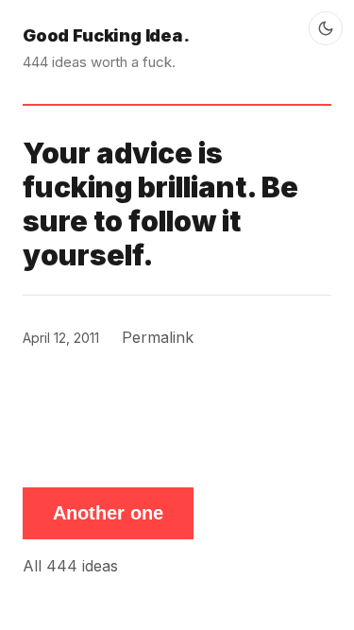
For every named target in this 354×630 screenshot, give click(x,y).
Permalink (158, 337)
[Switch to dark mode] (326, 28)
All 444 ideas (70, 565)
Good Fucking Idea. (106, 35)
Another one (108, 512)
